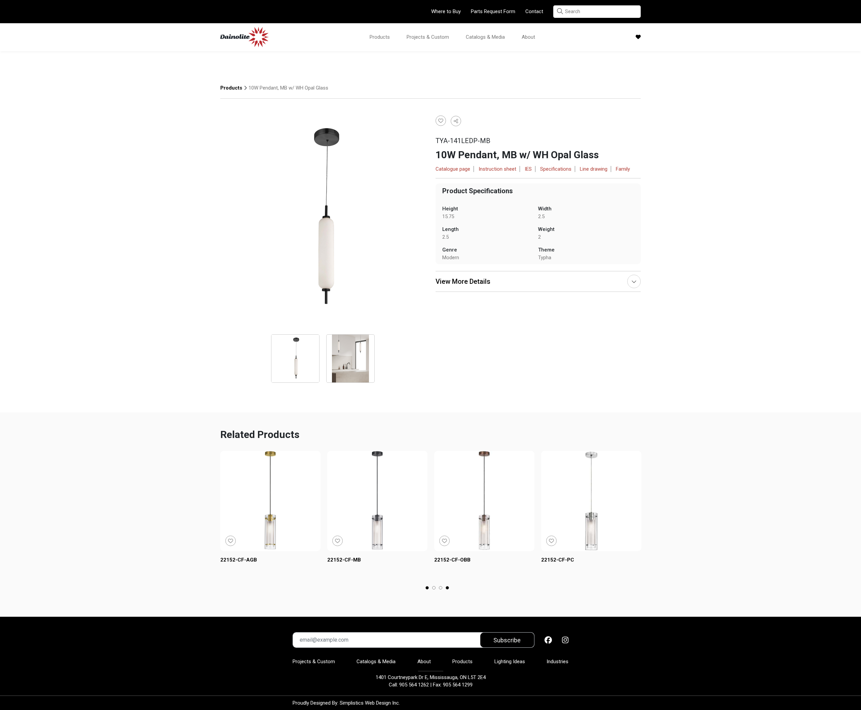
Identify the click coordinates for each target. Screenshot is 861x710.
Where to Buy (446, 11)
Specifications (555, 169)
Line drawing (593, 169)
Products (380, 37)
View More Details (463, 281)
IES (528, 169)
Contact (534, 11)
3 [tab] (440, 588)
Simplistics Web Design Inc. (370, 703)
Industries (557, 661)
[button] (560, 11)
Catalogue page (453, 169)
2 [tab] (434, 588)
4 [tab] (447, 588)
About (528, 37)
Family (623, 169)
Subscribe (507, 640)
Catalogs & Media (485, 37)
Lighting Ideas (509, 661)
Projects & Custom (428, 37)
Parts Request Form (493, 11)
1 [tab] (427, 588)
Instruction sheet (497, 169)
